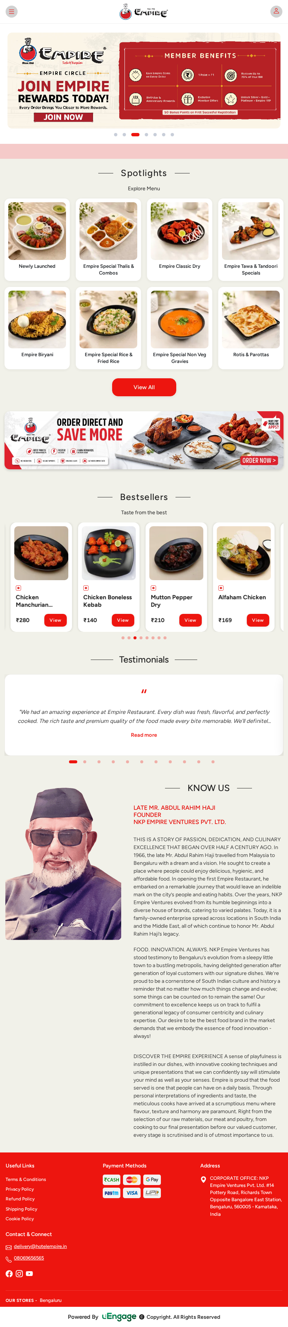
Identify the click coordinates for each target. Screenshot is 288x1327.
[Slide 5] (155, 134)
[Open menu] (12, 12)
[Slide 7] (172, 134)
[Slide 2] (124, 134)
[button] (37, 240)
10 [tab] (198, 761)
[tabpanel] (41, 577)
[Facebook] (9, 1274)
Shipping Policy (21, 1209)
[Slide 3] (135, 134)
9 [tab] (184, 761)
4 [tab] (141, 637)
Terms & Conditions (26, 1179)
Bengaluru (51, 1300)
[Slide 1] (115, 134)
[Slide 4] (146, 134)
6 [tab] (153, 637)
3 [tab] (135, 637)
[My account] (276, 12)
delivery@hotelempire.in (40, 1246)
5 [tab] (147, 637)
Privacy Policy (20, 1189)
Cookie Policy (20, 1218)
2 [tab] (129, 637)
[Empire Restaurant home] (143, 11)
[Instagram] (19, 1274)
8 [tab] (165, 637)
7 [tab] (159, 637)
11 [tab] (213, 761)
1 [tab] (123, 637)
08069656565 (29, 1258)
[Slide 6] (163, 134)
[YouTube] (29, 1274)
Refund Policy (20, 1199)
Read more (144, 735)
